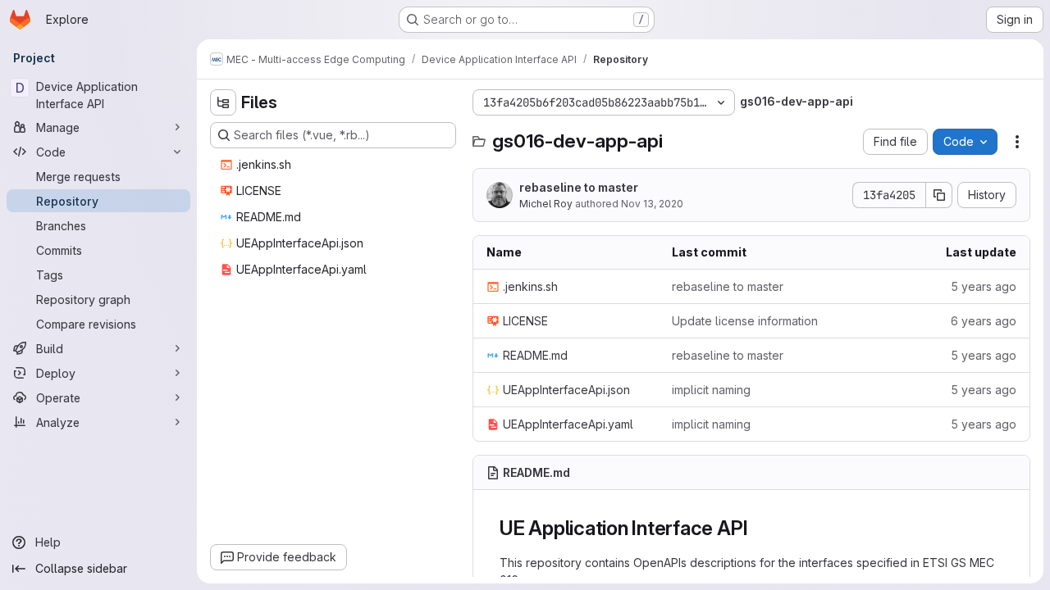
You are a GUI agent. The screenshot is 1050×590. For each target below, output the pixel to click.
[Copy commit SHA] (939, 195)
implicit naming (711, 390)
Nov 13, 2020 (652, 203)
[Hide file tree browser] (223, 102)
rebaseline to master (578, 187)
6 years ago (983, 321)
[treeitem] (334, 165)
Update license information (745, 321)
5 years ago (983, 286)
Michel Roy (546, 203)
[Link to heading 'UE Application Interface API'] (758, 528)
